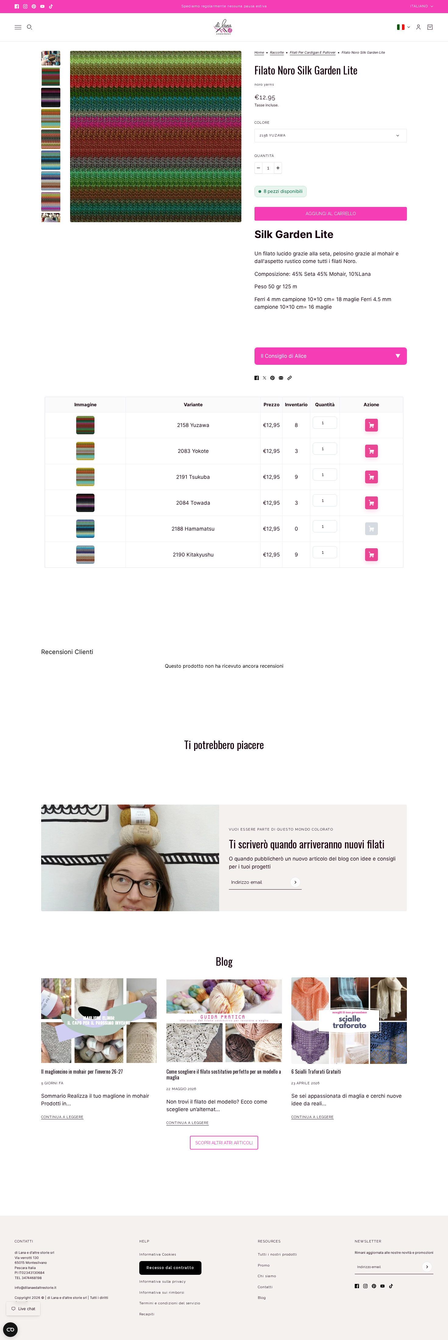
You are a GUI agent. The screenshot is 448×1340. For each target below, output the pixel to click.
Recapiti (147, 1314)
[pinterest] (33, 6)
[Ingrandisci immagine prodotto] (155, 136)
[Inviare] (295, 882)
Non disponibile (371, 528)
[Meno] (258, 168)
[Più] (278, 168)
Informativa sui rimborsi (161, 1293)
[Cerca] (29, 27)
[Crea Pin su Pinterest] (272, 378)
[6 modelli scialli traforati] (349, 1020)
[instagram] (25, 6)
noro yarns (264, 85)
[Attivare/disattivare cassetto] (18, 27)
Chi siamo (267, 1276)
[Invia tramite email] (281, 378)
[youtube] (42, 6)
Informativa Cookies (157, 1254)
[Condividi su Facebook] (256, 378)
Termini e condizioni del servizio (169, 1303)
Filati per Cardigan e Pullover (313, 53)
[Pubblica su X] (264, 378)
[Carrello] (430, 27)
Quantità (264, 156)
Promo (264, 1265)
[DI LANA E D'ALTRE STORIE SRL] (224, 27)
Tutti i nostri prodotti (277, 1254)
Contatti (265, 1287)
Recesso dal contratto (170, 1268)
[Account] (418, 27)
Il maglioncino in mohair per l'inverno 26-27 (82, 1071)
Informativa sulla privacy (162, 1282)
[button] (289, 378)
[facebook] (16, 6)
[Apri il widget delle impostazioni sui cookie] (10, 1329)
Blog (262, 1298)
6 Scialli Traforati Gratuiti (316, 1071)
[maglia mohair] (99, 1020)
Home (259, 53)
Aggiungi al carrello (371, 425)
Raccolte (277, 53)
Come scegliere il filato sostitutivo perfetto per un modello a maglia (223, 1074)
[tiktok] (51, 6)
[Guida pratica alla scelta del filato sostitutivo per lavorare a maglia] (224, 1020)
